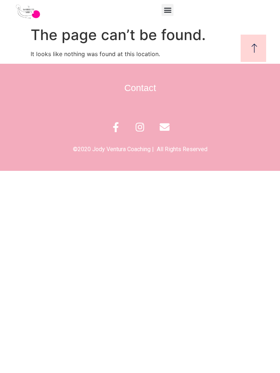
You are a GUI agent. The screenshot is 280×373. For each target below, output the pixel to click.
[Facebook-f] (116, 127)
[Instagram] (140, 127)
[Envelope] (165, 127)
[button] (168, 10)
